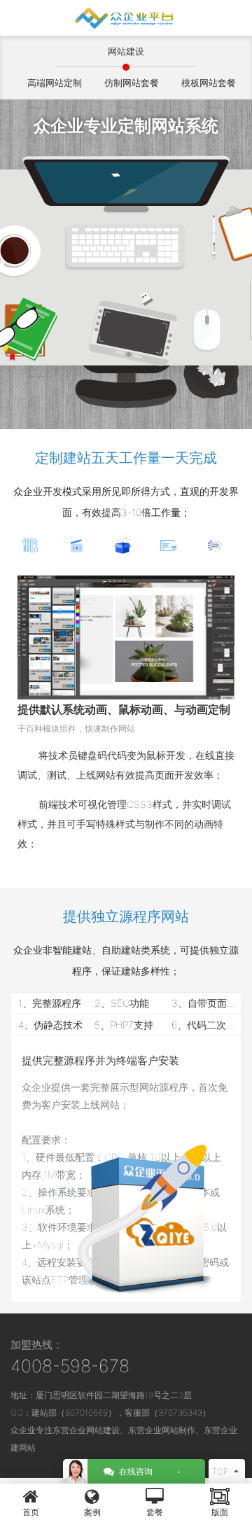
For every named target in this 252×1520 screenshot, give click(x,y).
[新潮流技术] (218, 546)
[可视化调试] (34, 546)
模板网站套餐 (208, 82)
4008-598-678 (70, 1365)
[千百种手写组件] (80, 546)
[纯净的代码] (172, 546)
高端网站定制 (54, 82)
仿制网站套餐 (131, 82)
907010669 (86, 1412)
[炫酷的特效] (126, 546)
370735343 (180, 1412)
